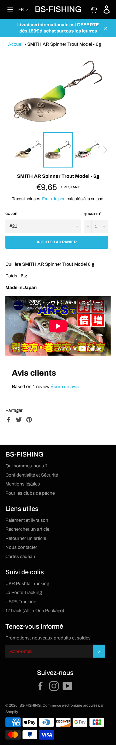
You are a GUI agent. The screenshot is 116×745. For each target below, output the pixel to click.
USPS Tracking (20, 601)
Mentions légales (22, 484)
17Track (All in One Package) (34, 610)
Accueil (15, 44)
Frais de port (54, 198)
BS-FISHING (58, 9)
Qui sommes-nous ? (26, 465)
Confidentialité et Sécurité (31, 475)
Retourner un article (25, 538)
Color (11, 214)
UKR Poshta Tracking (27, 583)
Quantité (92, 214)
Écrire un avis (64, 386)
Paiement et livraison (26, 520)
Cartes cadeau (20, 556)
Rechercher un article (27, 529)
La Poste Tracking (23, 592)
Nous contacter (21, 547)
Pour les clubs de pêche (30, 493)
